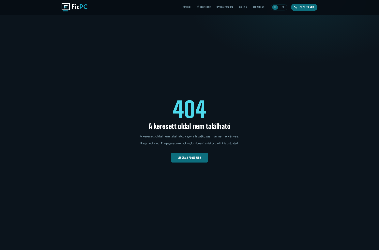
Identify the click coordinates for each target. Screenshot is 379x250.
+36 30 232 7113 (306, 7)
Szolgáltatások (225, 7)
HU (275, 7)
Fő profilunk (204, 7)
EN (283, 7)
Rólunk (243, 7)
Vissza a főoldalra (189, 157)
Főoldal (187, 7)
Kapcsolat (258, 7)
